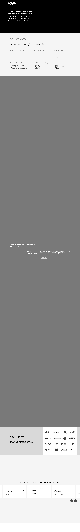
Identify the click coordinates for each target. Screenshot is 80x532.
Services (61, 3)
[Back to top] (78, 530)
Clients (65, 3)
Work (68, 3)
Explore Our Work (44, 257)
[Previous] (71, 500)
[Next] (75, 500)
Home (57, 3)
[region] (40, 491)
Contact (71, 3)
